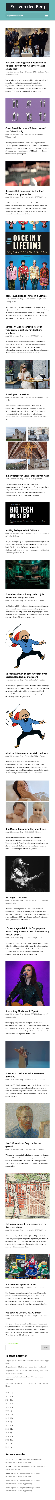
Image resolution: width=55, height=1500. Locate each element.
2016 (7, 1429)
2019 (7, 1418)
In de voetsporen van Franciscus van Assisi (27, 476)
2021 (7, 1411)
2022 (7, 1407)
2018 (7, 1422)
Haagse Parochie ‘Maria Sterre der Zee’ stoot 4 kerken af (25, 1367)
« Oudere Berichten (12, 1343)
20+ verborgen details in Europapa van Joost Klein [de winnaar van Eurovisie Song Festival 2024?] (27, 931)
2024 (7, 1400)
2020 (7, 1415)
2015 (7, 1433)
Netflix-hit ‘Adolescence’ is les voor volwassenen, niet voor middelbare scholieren (23, 330)
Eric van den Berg (16, 72)
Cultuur (41, 72)
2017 (7, 1425)
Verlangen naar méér (16, 897)
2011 (7, 1447)
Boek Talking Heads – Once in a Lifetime (26, 296)
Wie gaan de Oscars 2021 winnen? (23, 1312)
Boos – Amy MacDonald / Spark (21, 1011)
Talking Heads (10, 137)
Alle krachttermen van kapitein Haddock (26, 753)
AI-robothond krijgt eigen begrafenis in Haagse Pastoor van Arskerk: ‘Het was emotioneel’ (25, 65)
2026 (7, 1393)
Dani (7, 1466)
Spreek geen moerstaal (17, 394)
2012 (7, 1443)
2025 (7, 1396)
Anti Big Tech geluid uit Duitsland (22, 530)
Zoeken (45, 1347)
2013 (7, 1440)
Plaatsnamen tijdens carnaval (20, 1284)
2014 (7, 1436)
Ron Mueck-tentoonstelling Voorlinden (25, 829)
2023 (7, 1404)
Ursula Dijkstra (10, 1480)
